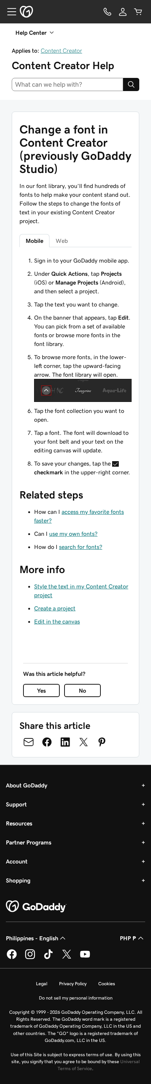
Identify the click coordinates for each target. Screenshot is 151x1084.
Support (16, 804)
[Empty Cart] (138, 12)
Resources (19, 823)
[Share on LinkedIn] (65, 742)
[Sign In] (123, 12)
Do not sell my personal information (76, 997)
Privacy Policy (72, 983)
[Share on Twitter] (83, 742)
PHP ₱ (128, 938)
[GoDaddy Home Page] (36, 906)
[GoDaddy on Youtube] (85, 958)
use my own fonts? (73, 534)
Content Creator (61, 50)
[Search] (131, 84)
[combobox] (67, 84)
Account (16, 861)
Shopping (18, 880)
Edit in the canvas (57, 621)
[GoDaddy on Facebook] (12, 958)
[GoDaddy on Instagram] (30, 958)
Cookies (106, 983)
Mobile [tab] (34, 241)
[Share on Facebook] (47, 742)
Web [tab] (62, 241)
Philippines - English (32, 938)
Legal (41, 983)
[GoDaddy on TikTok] (48, 958)
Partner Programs (28, 842)
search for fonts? (80, 547)
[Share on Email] (28, 742)
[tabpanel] (75, 366)
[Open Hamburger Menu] (9, 12)
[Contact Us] (107, 12)
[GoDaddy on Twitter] (67, 958)
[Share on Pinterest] (102, 742)
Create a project (55, 608)
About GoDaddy (26, 785)
